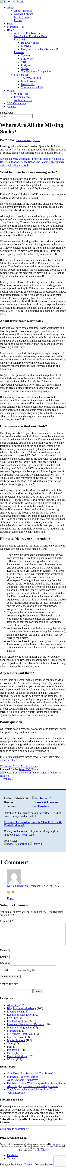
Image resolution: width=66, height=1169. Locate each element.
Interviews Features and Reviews (25, 1024)
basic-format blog (24, 834)
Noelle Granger (15, 885)
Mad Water (27, 58)
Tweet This (25, 769)
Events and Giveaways (20, 1014)
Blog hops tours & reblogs (21, 1008)
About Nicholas (23, 10)
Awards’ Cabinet (23, 13)
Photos (18, 20)
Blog (9, 23)
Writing (11, 90)
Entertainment (23, 140)
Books (10, 29)
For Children (21, 39)
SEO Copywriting (17, 103)
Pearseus (19, 52)
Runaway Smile (30, 42)
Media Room (21, 17)
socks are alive (8, 760)
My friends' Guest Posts (20, 1033)
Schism (25, 68)
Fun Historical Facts (18, 1021)
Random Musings (17, 1056)
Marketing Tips (15, 26)
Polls (9, 1046)
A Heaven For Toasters (27, 33)
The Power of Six (31, 77)
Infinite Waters (29, 81)
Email (4, 956)
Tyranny (25, 55)
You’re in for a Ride (32, 87)
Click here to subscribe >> (14, 1128)
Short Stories (21, 74)
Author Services (23, 100)
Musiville (26, 45)
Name (4, 950)
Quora (36, 140)
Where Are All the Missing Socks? (19, 766)
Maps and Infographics (20, 1027)
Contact (11, 106)
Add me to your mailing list (19, 970)
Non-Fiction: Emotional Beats (30, 36)
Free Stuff (12, 1017)
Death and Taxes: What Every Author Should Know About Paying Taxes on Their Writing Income (36, 1085)
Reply (10, 898)
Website (4, 963)
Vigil (24, 61)
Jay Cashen (18, 149)
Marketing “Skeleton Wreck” (23, 1076)
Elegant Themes (24, 1164)
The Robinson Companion (36, 71)
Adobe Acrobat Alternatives (22, 1079)
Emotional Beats (23, 96)
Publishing (13, 1049)
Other (10, 1043)
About (10, 7)
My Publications (16, 1040)
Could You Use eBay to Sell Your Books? (30, 1073)
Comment (6, 921)
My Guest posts (15, 1037)
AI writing (13, 1005)
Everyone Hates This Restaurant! (39, 49)
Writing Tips (21, 93)
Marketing (12, 1030)
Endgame (26, 65)
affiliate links (42, 1150)
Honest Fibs (27, 84)
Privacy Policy (53, 1146)
